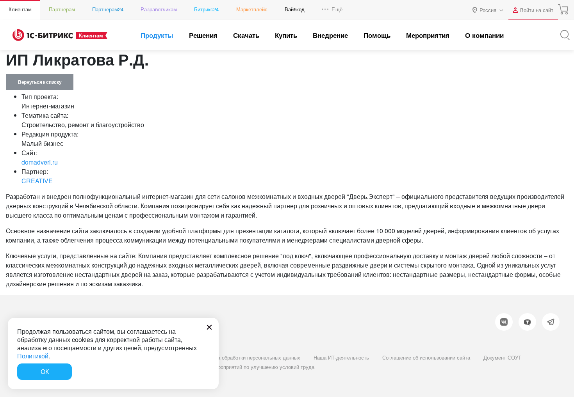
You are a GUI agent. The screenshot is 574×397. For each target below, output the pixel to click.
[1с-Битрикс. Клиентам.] (42, 35)
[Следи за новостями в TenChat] (527, 322)
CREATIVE (37, 180)
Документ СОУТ (502, 357)
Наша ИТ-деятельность (341, 357)
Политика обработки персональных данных (249, 357)
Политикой (32, 355)
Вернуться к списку (39, 81)
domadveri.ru (39, 162)
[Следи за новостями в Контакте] (504, 322)
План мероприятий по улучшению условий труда (256, 366)
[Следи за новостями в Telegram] (551, 322)
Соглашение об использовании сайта (426, 357)
